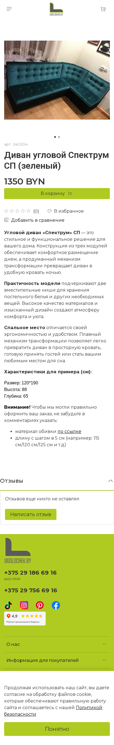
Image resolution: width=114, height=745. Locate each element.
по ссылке (69, 431)
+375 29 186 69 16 (30, 572)
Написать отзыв (30, 514)
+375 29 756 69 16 (30, 590)
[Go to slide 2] (59, 137)
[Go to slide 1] (55, 137)
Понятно (57, 729)
